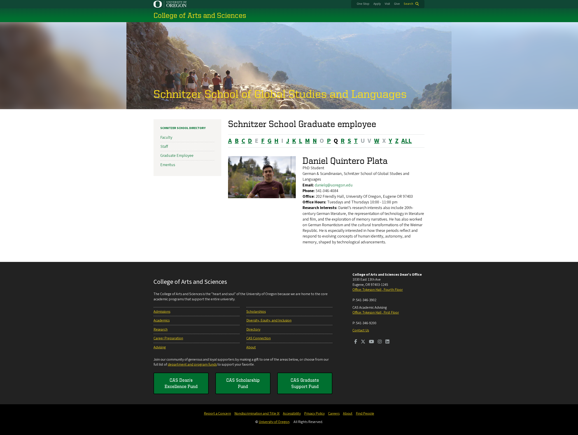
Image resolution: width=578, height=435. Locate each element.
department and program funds (192, 364)
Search (408, 4)
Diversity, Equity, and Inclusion (268, 320)
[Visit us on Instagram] (380, 342)
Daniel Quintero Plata (345, 160)
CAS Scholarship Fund (243, 383)
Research (161, 329)
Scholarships (256, 311)
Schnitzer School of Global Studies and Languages (280, 93)
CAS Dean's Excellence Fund (181, 383)
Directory (253, 329)
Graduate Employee (176, 155)
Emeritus (167, 165)
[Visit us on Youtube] (371, 342)
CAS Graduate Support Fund (305, 383)
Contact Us (360, 330)
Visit (387, 4)
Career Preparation (168, 338)
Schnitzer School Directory (183, 128)
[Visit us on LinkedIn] (387, 342)
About (251, 347)
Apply (377, 4)
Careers (334, 413)
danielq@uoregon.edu (334, 185)
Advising (160, 347)
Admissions (162, 311)
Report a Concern (217, 413)
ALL (406, 140)
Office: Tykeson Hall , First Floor (375, 312)
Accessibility (292, 413)
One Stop (363, 4)
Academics (162, 320)
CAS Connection (258, 338)
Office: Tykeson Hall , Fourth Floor (377, 289)
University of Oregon (274, 421)
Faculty (166, 137)
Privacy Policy (314, 413)
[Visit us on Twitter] (363, 342)
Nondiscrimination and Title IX (257, 413)
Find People (365, 413)
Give (397, 4)
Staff (164, 146)
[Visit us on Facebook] (355, 342)
